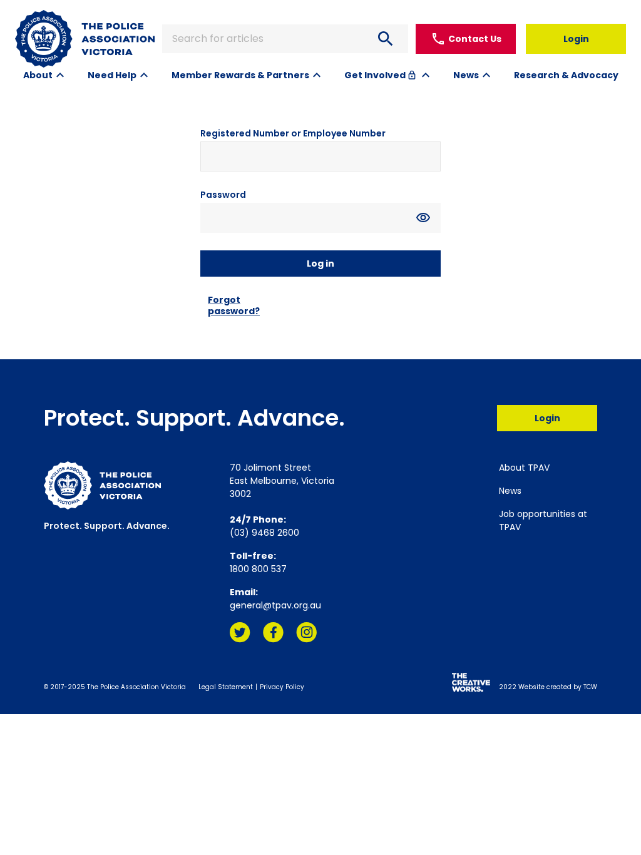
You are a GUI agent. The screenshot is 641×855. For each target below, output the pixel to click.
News (466, 75)
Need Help (112, 75)
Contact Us (466, 38)
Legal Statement (225, 687)
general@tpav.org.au (275, 605)
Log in (320, 263)
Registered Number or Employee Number (293, 133)
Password (223, 194)
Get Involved (380, 75)
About (38, 75)
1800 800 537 (258, 569)
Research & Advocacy (566, 75)
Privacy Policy (282, 687)
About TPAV (524, 467)
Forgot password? (234, 305)
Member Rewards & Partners (240, 75)
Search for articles (284, 39)
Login (576, 39)
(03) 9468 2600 (264, 532)
